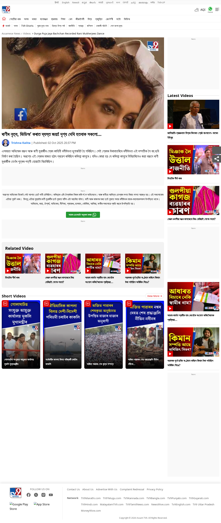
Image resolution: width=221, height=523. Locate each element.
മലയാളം (143, 2)
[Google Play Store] (20, 506)
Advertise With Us (106, 489)
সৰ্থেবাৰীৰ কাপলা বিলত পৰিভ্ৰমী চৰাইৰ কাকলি (61, 362)
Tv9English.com (181, 504)
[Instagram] (43, 495)
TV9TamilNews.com (137, 504)
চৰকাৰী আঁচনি (101, 25)
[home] (4, 19)
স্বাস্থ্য (80, 25)
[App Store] (44, 506)
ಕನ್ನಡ (84, 2)
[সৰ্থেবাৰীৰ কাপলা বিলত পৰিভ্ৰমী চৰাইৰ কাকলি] (62, 334)
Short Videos (14, 295)
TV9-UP (161, 2)
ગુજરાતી (109, 2)
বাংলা (118, 2)
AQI (202, 10)
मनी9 (153, 2)
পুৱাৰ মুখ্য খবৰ (42, 25)
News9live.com (160, 504)
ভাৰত (34, 19)
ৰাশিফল (90, 25)
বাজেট (8, 25)
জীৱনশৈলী (80, 19)
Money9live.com (91, 510)
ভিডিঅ (127, 19)
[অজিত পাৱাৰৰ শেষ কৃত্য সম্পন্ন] (103, 334)
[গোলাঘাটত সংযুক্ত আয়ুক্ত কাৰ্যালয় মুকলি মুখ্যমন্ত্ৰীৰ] (21, 334)
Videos (27, 33)
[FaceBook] (29, 495)
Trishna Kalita (21, 143)
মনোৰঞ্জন (44, 19)
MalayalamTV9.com (111, 504)
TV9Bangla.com (155, 498)
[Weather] (197, 10)
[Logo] (6, 9)
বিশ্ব (90, 19)
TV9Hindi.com (89, 504)
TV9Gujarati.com (199, 498)
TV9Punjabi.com (177, 498)
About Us (87, 489)
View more (153, 296)
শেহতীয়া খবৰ (15, 19)
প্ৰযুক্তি (98, 19)
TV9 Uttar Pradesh (203, 504)
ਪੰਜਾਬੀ (125, 2)
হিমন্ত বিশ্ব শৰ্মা (58, 25)
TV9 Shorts (27, 25)
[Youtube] (51, 495)
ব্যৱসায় (54, 19)
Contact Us (73, 489)
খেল (70, 19)
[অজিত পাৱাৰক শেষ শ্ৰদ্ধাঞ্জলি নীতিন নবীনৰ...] (145, 334)
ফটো (118, 19)
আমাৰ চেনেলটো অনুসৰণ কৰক (80, 214)
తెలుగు (92, 2)
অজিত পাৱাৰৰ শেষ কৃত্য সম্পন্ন (100, 364)
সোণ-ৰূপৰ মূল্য (116, 25)
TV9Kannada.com (133, 498)
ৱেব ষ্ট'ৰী (109, 19)
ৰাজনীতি (72, 25)
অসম (26, 19)
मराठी (101, 2)
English (65, 2)
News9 (75, 2)
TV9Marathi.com (91, 498)
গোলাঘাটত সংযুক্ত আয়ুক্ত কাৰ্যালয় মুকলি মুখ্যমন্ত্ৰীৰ (19, 362)
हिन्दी (57, 2)
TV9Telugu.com (112, 498)
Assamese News (11, 33)
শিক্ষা (63, 19)
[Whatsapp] (209, 10)
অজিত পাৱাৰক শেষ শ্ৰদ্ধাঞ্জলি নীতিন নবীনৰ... (143, 362)
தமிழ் (133, 2)
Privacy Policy (155, 489)
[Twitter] (36, 495)
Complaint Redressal (132, 489)
